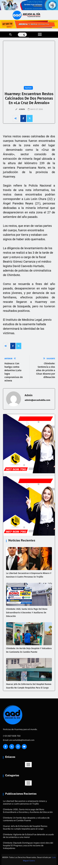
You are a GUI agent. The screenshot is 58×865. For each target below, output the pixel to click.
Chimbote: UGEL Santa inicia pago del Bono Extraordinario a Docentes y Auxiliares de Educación (26, 612)
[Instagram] (18, 746)
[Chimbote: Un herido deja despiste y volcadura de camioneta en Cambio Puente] (29, 633)
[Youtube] (24, 746)
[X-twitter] (11, 746)
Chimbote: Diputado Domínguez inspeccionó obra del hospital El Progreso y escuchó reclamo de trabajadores (28, 845)
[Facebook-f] (5, 746)
